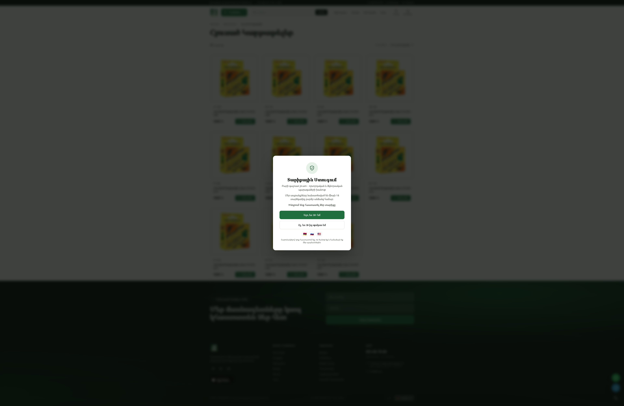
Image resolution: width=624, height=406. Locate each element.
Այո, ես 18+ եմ (312, 215)
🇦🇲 (305, 234)
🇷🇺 (312, 234)
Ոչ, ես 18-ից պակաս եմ (312, 225)
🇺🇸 (319, 234)
